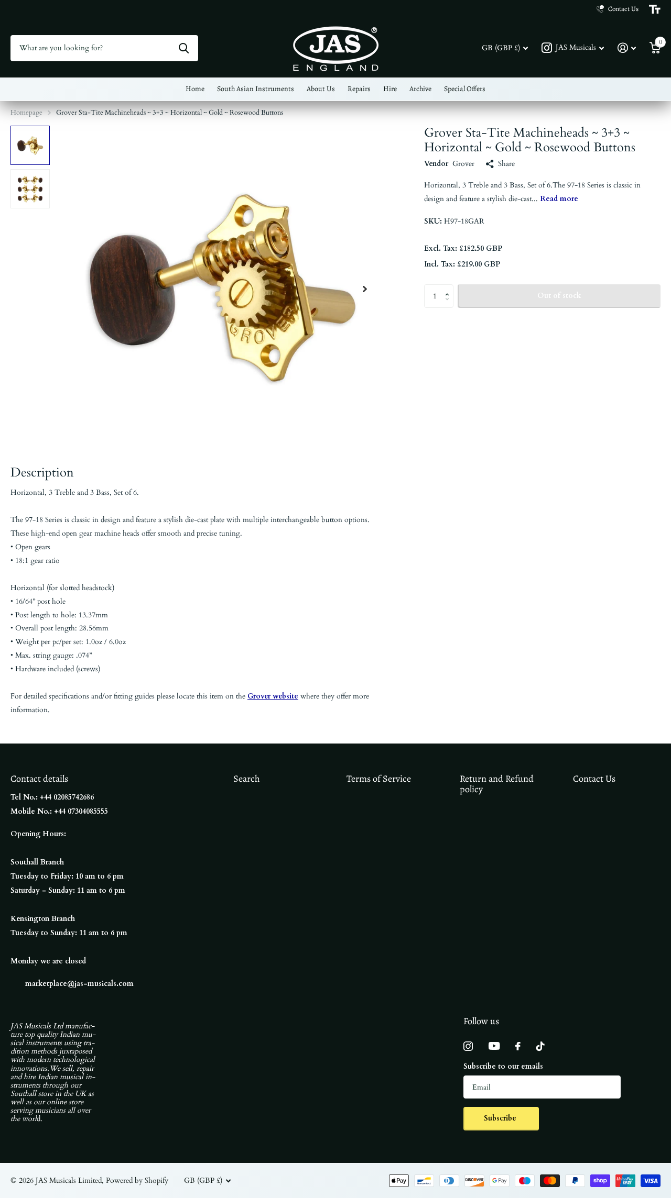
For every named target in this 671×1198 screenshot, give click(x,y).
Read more (559, 199)
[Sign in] (626, 48)
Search (246, 778)
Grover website (272, 696)
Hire (390, 89)
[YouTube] (494, 1046)
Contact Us (594, 778)
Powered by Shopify (137, 1180)
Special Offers (464, 89)
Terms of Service (379, 778)
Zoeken (183, 48)
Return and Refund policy (497, 784)
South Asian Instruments (255, 89)
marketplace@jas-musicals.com (79, 984)
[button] (364, 289)
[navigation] (30, 145)
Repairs (359, 89)
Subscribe (501, 1118)
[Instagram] (468, 1046)
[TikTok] (540, 1046)
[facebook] (518, 1046)
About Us (321, 89)
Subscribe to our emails (503, 1066)
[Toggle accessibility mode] (655, 9)
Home (195, 89)
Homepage (26, 112)
